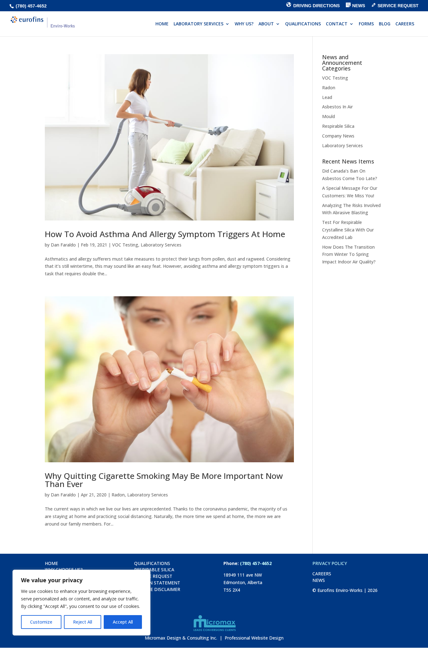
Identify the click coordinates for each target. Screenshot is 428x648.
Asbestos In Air (337, 107)
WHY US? (244, 24)
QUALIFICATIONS (303, 24)
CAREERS (404, 24)
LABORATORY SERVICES (198, 24)
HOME (162, 24)
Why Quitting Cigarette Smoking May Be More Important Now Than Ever (164, 480)
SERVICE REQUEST (153, 576)
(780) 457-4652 (30, 5)
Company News (338, 136)
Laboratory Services (161, 245)
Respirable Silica (338, 126)
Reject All (82, 622)
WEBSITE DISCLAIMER (157, 589)
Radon (118, 495)
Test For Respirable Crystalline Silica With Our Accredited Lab (348, 229)
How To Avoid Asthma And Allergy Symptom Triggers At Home (165, 234)
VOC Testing (125, 245)
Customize (41, 622)
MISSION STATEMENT (157, 583)
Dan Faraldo (63, 245)
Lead (327, 97)
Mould (328, 116)
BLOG (384, 24)
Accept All (123, 622)
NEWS (318, 580)
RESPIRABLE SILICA (154, 570)
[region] (81, 602)
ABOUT (266, 24)
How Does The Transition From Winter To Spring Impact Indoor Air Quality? (349, 254)
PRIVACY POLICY (329, 563)
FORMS (366, 24)
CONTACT (336, 24)
